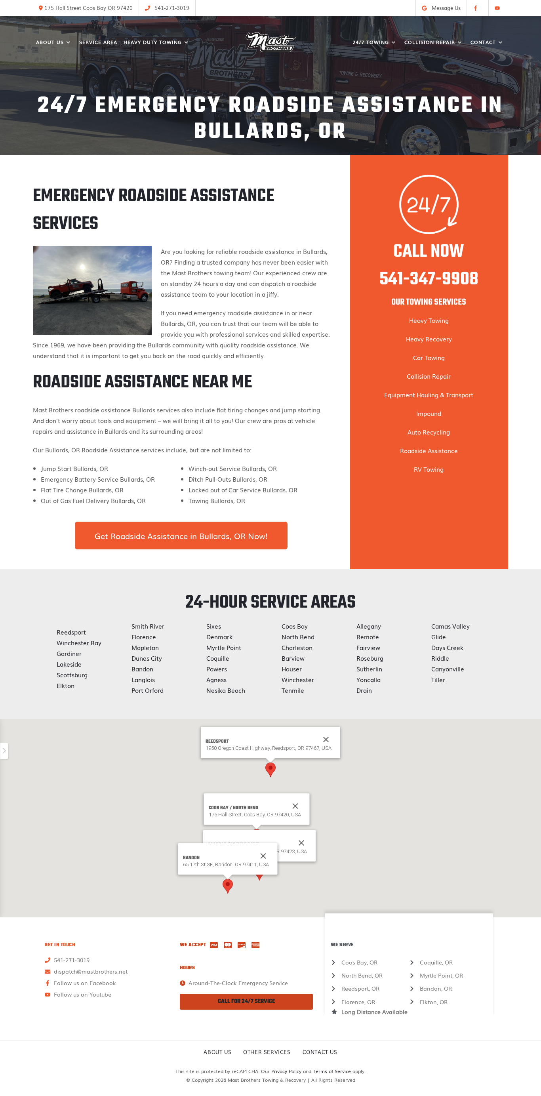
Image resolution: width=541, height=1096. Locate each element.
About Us (217, 1052)
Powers (216, 668)
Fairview (368, 647)
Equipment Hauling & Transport (428, 394)
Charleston (297, 647)
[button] (270, 769)
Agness (216, 679)
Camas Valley (450, 625)
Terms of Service (332, 1071)
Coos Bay (295, 625)
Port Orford (147, 690)
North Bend (298, 636)
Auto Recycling (429, 431)
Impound (428, 413)
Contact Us (320, 1052)
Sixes (213, 625)
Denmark (219, 636)
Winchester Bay (79, 642)
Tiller (438, 679)
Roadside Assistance (429, 450)
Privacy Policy (286, 1071)
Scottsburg (72, 674)
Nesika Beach (225, 690)
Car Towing (429, 357)
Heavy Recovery (429, 338)
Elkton (65, 685)
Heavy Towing (429, 320)
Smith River (147, 625)
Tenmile (293, 690)
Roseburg (369, 658)
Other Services (266, 1052)
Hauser (292, 668)
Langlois (143, 679)
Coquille (217, 658)
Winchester (298, 679)
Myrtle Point (223, 647)
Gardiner (69, 653)
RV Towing (429, 469)
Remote (367, 636)
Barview (293, 658)
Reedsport (71, 631)
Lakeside (69, 664)
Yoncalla (368, 679)
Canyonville (447, 668)
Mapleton (145, 647)
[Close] (295, 806)
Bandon (142, 668)
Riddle (440, 658)
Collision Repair (429, 376)
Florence (143, 636)
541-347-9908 (428, 279)
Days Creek (447, 647)
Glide (438, 636)
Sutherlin (369, 668)
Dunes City (146, 658)
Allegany (368, 625)
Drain (364, 690)
